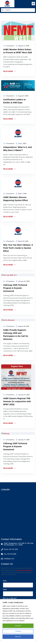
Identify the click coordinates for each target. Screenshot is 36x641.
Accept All (18, 625)
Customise (18, 631)
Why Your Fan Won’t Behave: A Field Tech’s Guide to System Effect (18, 248)
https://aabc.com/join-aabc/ (24, 570)
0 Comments (10, 46)
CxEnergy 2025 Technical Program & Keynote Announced (15, 446)
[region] (18, 620)
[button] (33, 3)
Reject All (18, 636)
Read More (8, 71)
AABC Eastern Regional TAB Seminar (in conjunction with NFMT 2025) (17, 401)
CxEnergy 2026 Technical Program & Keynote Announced (15, 288)
